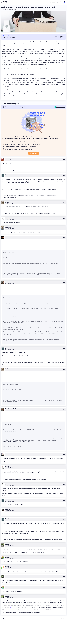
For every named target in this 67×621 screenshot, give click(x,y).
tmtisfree (7, 236)
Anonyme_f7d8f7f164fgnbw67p (13, 500)
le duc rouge (8, 227)
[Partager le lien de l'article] (4, 618)
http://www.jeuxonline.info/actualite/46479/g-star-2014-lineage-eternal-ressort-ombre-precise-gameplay (30, 571)
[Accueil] (4, 2)
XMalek (7, 202)
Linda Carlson (20, 60)
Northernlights (9, 159)
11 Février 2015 (33, 74)
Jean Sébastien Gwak (10, 282)
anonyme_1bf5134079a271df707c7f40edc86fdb (17, 454)
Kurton (7, 174)
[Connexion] (60, 2)
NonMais (7, 544)
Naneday (7, 509)
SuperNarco (8, 518)
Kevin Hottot (7, 36)
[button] (64, 2)
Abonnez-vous (33, 153)
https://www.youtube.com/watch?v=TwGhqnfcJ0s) (16, 441)
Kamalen (7, 466)
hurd (6, 218)
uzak (6, 484)
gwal (6, 348)
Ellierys (7, 557)
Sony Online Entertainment (47, 51)
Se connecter (60, 107)
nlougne (7, 566)
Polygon (24, 80)
